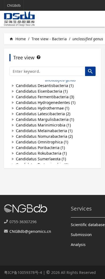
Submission (81, 234)
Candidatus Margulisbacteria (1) (45, 119)
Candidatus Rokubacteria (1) (41, 153)
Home (17, 38)
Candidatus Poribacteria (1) (40, 147)
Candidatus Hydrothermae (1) (42, 108)
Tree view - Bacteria (49, 38)
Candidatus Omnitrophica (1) (42, 141)
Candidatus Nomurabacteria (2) (44, 136)
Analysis (78, 244)
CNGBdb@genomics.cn (30, 231)
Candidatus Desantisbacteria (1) (45, 85)
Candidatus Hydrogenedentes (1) (45, 102)
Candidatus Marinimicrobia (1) (43, 125)
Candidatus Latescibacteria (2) (43, 113)
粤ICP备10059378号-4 (23, 272)
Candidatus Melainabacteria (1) (44, 130)
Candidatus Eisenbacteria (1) (42, 91)
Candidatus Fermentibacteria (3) (45, 96)
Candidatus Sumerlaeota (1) (41, 158)
